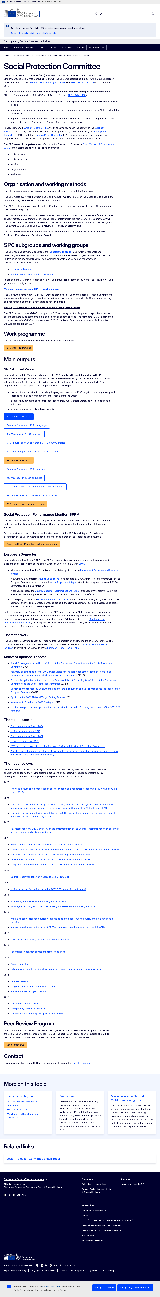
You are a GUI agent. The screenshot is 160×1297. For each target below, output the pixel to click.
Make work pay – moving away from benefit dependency (39, 939)
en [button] (100, 13)
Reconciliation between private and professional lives (37, 951)
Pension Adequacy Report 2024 (26, 726)
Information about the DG (132, 1184)
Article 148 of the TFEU (36, 128)
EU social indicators (20, 269)
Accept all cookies (104, 1287)
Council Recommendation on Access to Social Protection (40, 877)
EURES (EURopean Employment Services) (101, 1225)
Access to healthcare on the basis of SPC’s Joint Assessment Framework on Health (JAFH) (57, 927)
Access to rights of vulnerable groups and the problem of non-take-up (46, 844)
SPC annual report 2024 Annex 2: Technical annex (32, 495)
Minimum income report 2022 (25, 731)
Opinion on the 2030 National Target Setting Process (37, 697)
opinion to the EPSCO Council (52, 599)
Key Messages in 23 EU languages (24, 434)
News (43, 47)
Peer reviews (67, 1096)
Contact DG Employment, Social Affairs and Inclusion (96, 1190)
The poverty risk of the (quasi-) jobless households (36, 1013)
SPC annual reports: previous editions (25, 504)
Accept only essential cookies (135, 1287)
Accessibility (108, 1270)
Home (7, 47)
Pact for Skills (88, 1235)
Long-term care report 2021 (24, 741)
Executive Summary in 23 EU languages (26, 425)
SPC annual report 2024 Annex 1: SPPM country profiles (35, 486)
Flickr (24, 1195)
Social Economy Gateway (94, 1240)
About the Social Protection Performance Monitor (32, 544)
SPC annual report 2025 (18, 416)
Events (54, 47)
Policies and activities (24, 47)
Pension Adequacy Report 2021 (26, 736)
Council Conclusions (48, 578)
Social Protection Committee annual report (33, 1158)
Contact (80, 47)
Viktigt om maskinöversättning (43, 33)
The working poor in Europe (24, 1003)
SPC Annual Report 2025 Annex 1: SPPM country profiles (35, 442)
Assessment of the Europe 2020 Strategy (31, 702)
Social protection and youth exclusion (29, 991)
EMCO (82, 563)
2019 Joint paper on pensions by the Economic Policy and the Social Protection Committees (57, 746)
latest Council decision (82, 82)
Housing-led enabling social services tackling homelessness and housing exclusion (53, 906)
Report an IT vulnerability (15, 1270)
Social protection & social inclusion (48, 55)
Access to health (19, 964)
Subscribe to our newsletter (94, 1184)
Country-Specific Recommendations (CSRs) (57, 591)
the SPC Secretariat (83, 1063)
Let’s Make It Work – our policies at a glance (101, 1230)
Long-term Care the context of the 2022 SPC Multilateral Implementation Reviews (52, 864)
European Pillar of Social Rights (63, 648)
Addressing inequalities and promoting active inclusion (38, 901)
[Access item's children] (36, 47)
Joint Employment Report (64, 582)
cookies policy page (51, 1286)
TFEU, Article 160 (77, 95)
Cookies (63, 1270)
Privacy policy (77, 1270)
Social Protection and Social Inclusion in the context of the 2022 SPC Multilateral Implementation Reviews (64, 849)
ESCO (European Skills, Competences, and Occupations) (107, 1220)
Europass (86, 1215)
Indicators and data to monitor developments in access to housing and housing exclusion (56, 969)
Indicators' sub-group (60, 252)
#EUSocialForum (96, 47)
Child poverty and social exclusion (28, 1008)
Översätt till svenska (19, 33)
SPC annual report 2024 (18, 460)
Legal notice (93, 1270)
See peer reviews (15, 1044)
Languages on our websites (43, 1270)
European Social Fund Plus (94, 1210)
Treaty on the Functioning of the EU (46, 82)
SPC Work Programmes (18, 348)
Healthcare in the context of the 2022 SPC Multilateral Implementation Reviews (51, 859)
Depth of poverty (19, 981)
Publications (67, 47)
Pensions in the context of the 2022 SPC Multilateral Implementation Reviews (50, 854)
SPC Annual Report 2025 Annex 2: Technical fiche (32, 451)
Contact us (70, 1265)
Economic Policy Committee (47, 135)
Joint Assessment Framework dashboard (22, 1103)
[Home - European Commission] (24, 13)
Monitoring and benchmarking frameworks (32, 274)
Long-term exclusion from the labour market (33, 986)
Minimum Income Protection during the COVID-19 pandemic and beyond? (48, 889)
